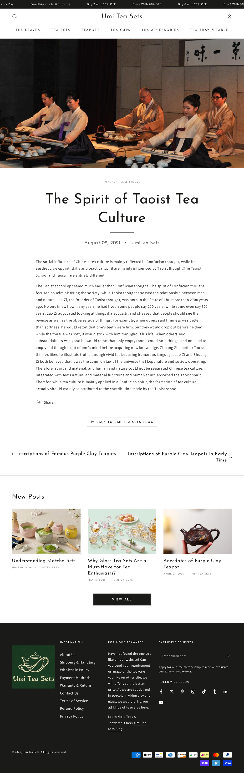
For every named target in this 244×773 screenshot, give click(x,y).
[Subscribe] (229, 656)
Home (107, 181)
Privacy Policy (71, 716)
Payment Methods (75, 677)
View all (122, 599)
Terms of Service (74, 700)
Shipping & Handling (77, 662)
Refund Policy (72, 708)
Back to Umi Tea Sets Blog (125, 422)
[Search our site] (14, 16)
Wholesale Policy (74, 669)
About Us (68, 654)
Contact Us (69, 693)
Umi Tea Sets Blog (126, 181)
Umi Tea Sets (31, 752)
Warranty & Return (75, 685)
